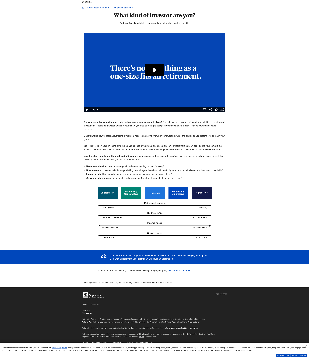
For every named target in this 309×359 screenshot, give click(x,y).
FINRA (141, 336)
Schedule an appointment (161, 258)
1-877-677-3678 (220, 294)
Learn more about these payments (184, 328)
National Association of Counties (94, 322)
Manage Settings (283, 355)
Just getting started (121, 7)
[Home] (83, 7)
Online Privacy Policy (59, 348)
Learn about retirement (98, 7)
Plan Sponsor (87, 313)
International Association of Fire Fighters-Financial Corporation (134, 322)
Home (84, 304)
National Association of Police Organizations (182, 322)
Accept (294, 355)
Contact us (95, 304)
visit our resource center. (179, 270)
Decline (303, 355)
